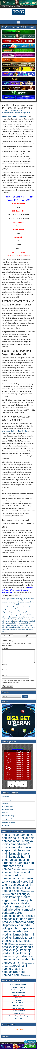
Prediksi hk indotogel (8, 816)
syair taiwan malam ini (15, 627)
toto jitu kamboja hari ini (13, 973)
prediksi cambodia (17, 903)
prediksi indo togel (7, 809)
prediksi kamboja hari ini (18, 934)
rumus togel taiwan (12, 625)
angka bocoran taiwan (12, 599)
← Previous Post (7, 636)
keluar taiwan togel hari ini (17, 611)
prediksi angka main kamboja (16, 895)
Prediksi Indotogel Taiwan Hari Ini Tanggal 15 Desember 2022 (17, 106)
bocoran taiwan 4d (12, 605)
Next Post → (31, 636)
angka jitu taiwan (25, 599)
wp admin (5, 803)
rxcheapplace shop (8, 819)
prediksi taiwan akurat (13, 617)
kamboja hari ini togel (16, 872)
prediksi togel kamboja (16, 950)
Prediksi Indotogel (9, 112)
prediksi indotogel (7, 806)
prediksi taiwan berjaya (27, 617)
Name (4, 665)
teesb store (5, 825)
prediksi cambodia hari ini (13, 914)
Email (4, 670)
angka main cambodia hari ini (16, 845)
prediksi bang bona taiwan (16, 615)
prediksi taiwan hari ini (8, 619)
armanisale (5, 797)
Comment (5, 648)
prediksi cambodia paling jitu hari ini (16, 926)
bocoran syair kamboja (12, 867)
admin (5, 110)
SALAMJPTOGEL (18, 1029)
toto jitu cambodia (12, 970)
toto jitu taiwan (26, 975)
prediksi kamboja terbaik (18, 937)
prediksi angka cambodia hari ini (17, 883)
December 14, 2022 (16, 110)
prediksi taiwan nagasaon (21, 621)
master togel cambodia (18, 880)
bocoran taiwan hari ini (25, 605)
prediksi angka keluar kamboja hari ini (16, 889)
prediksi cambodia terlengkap (18, 929)
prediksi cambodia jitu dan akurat (18, 917)
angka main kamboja (16, 852)
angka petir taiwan (22, 601)
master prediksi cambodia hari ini (13, 877)
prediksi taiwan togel (16, 623)
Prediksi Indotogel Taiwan (23, 112)
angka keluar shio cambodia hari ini (18, 839)
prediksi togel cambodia (17, 947)
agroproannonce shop (8, 822)
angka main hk (11, 850)
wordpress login (7, 800)
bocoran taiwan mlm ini (22, 609)
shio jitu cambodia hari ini (18, 961)
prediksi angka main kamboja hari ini (18, 900)
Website (4, 675)
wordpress (5, 812)
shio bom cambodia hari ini (18, 958)
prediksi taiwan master (22, 619)
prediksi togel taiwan (16, 957)
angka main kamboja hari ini (16, 855)
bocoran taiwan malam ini (9, 607)
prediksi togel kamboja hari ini (16, 954)
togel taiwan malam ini (21, 629)
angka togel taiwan (18, 603)
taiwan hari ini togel (28, 627)
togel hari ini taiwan (8, 629)
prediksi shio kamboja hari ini (16, 942)
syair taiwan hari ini (24, 625)
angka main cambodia (17, 842)
